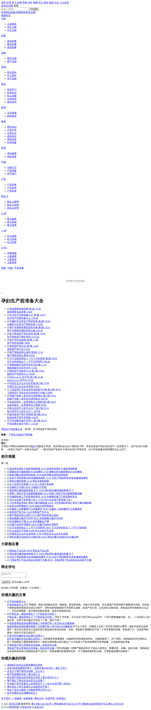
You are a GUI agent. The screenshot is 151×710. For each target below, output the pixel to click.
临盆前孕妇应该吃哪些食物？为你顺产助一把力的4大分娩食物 (39, 626)
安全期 (32, 12)
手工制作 (12, 75)
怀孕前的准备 (8, 12)
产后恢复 (12, 191)
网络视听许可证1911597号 (67, 704)
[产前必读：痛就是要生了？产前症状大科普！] (32, 614)
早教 (24, 2)
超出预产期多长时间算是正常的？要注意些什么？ (33, 677)
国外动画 (12, 58)
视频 (35, 2)
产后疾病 (12, 187)
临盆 (20, 434)
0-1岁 (4, 213)
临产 (34, 446)
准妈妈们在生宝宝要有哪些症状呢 (24, 665)
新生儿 (4, 196)
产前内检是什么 (15, 604)
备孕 (3, 121)
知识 (3, 84)
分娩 (3, 162)
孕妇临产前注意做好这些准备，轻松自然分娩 (30, 648)
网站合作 (39, 698)
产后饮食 (12, 184)
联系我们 (61, 698)
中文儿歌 (12, 30)
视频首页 (6, 15)
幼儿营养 (12, 242)
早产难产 (12, 173)
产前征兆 (13, 434)
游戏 (3, 67)
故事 (3, 35)
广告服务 (17, 698)
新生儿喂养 (13, 201)
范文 (40, 2)
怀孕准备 (12, 142)
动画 (3, 53)
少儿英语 (64, 2)
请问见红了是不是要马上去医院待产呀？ (28, 686)
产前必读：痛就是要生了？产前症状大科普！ (30, 617)
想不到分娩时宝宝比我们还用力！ (24, 639)
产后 (3, 179)
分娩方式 (12, 167)
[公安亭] (2, 707)
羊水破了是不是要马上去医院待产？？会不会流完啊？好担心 (39, 683)
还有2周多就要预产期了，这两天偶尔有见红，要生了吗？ (37, 668)
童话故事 (12, 41)
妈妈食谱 (12, 116)
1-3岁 (4, 230)
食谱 (3, 107)
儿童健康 (12, 256)
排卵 (25, 12)
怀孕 (8, 2)
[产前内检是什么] (16, 601)
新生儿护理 (13, 208)
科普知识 (12, 92)
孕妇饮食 (12, 156)
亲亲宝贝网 (7, 5)
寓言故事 (12, 44)
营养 (19, 2)
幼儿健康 (12, 236)
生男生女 (12, 133)
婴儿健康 (12, 219)
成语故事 (12, 47)
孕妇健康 (12, 153)
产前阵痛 (27, 434)
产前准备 (12, 170)
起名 (56, 2)
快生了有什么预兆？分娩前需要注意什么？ (29, 690)
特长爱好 (12, 72)
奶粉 (46, 2)
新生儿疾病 (13, 205)
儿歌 (3, 18)
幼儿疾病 (12, 239)
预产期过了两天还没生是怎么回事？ (26, 680)
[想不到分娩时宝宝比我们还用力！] (26, 635)
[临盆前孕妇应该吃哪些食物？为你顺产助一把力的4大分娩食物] (40, 623)
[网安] (5, 707)
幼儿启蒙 (12, 95)
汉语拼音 (12, 99)
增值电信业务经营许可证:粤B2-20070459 (103, 704)
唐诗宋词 (12, 102)
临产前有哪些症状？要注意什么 (23, 674)
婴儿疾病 (12, 222)
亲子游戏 (12, 78)
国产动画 (12, 61)
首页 (3, 2)
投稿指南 (28, 698)
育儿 (14, 2)
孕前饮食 (12, 139)
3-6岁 (4, 247)
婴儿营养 (12, 225)
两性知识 (12, 127)
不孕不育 (12, 130)
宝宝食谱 (12, 113)
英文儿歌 (12, 27)
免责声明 (50, 698)
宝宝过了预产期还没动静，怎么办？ (26, 671)
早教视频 (12, 253)
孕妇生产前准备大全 (11, 429)
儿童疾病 (12, 259)
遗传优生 (12, 136)
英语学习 (12, 89)
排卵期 (19, 12)
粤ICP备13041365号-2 (42, 704)
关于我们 (6, 698)
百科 (30, 2)
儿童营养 (12, 262)
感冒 (51, 2)
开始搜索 (34, 9)
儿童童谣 (12, 24)
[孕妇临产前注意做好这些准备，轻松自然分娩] (32, 645)
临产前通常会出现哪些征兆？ (22, 693)
